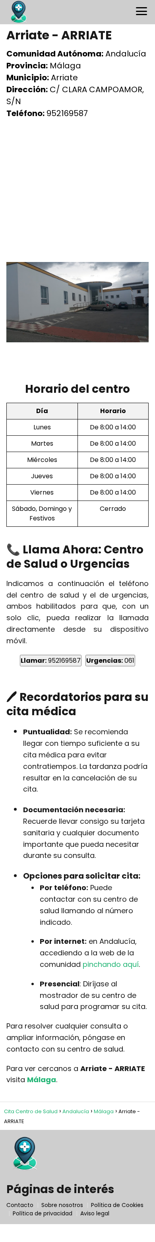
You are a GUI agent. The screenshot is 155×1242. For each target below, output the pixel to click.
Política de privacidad (42, 1213)
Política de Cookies (117, 1205)
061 (110, 660)
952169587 (51, 660)
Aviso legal (94, 1213)
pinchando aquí (111, 964)
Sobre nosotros (62, 1205)
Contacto (19, 1205)
